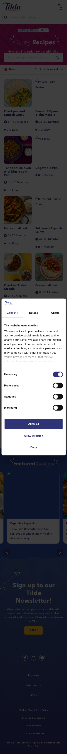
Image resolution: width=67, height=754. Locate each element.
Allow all (33, 423)
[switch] (58, 385)
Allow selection (33, 435)
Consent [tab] (12, 312)
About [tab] (55, 312)
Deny (33, 447)
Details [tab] (33, 312)
